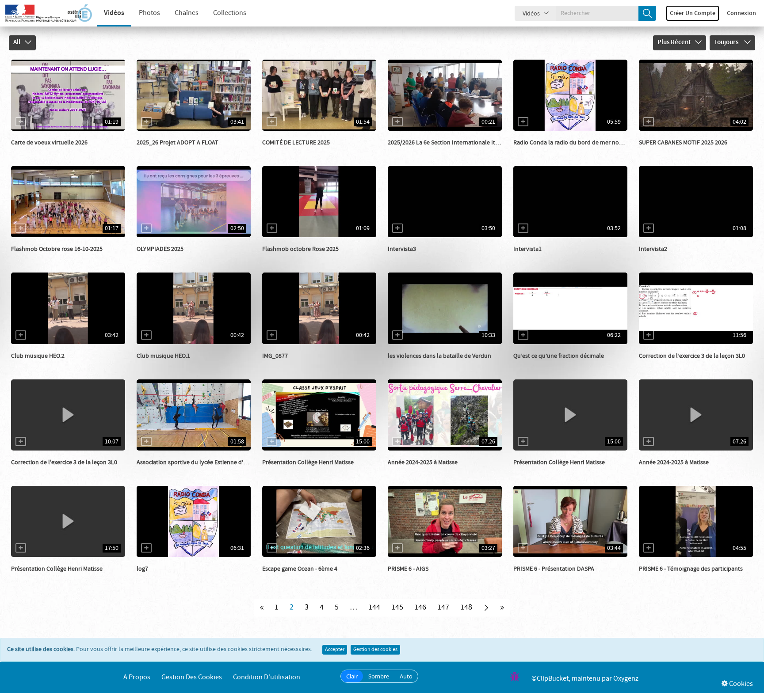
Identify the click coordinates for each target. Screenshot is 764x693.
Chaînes (187, 13)
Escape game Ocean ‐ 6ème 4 (299, 569)
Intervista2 (653, 249)
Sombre (378, 676)
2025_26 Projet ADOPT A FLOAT (177, 143)
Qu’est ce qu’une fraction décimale (558, 356)
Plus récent (674, 42)
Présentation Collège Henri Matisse (308, 462)
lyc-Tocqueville (418, 258)
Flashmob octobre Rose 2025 (300, 249)
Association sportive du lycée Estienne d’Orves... (199, 462)
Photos (149, 13)
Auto (406, 676)
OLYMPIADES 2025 (160, 249)
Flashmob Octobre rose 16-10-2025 (57, 249)
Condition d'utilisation (266, 677)
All (16, 42)
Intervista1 (527, 249)
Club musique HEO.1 (163, 356)
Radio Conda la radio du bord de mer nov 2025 (574, 143)
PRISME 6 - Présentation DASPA (553, 569)
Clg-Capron (161, 258)
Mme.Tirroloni (290, 151)
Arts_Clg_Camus (43, 258)
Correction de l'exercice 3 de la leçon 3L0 (64, 462)
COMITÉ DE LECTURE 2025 (296, 143)
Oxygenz (625, 678)
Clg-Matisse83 (290, 471)
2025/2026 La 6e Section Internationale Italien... (450, 143)
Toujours (727, 42)
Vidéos (114, 13)
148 (466, 607)
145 (397, 607)
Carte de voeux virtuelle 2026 (49, 143)
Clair (352, 676)
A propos (136, 677)
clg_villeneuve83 (420, 151)
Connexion (741, 13)
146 (420, 607)
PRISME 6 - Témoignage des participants (691, 569)
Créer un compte (692, 13)
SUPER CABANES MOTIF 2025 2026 (683, 143)
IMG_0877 (275, 356)
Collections (229, 13)
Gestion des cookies (375, 649)
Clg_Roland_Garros (298, 578)
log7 (142, 569)
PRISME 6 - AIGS (408, 569)
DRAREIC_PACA (418, 578)
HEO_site (33, 365)
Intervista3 (402, 249)
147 (443, 607)
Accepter (334, 649)
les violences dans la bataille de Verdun (439, 356)
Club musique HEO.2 (38, 356)
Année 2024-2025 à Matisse (423, 462)
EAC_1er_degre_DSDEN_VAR (686, 151)
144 (374, 607)
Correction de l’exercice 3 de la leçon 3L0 (692, 356)
